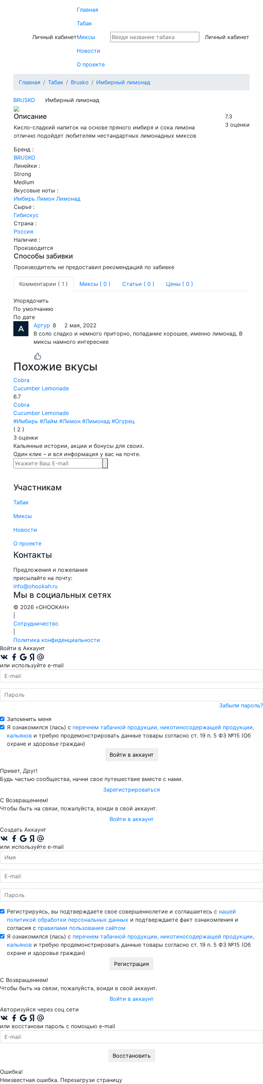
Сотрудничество (36, 623)
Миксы (86, 37)
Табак (84, 23)
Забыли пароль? (241, 705)
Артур (42, 325)
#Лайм (49, 421)
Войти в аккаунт (132, 754)
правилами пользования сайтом (81, 927)
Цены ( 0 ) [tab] (179, 283)
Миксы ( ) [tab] (95, 283)
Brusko (24, 100)
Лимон (45, 198)
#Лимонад (96, 421)
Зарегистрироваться (131, 789)
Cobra (21, 380)
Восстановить (132, 1055)
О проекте (91, 64)
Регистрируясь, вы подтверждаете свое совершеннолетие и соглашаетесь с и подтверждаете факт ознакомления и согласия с (122, 919)
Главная (87, 9)
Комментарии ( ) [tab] (43, 283)
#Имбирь (25, 421)
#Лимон (69, 421)
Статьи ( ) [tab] (138, 283)
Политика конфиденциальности (56, 639)
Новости (88, 50)
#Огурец (123, 421)
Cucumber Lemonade (41, 388)
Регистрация (131, 963)
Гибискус (26, 215)
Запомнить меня (29, 719)
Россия (23, 231)
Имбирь (24, 198)
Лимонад (68, 198)
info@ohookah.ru (35, 586)
